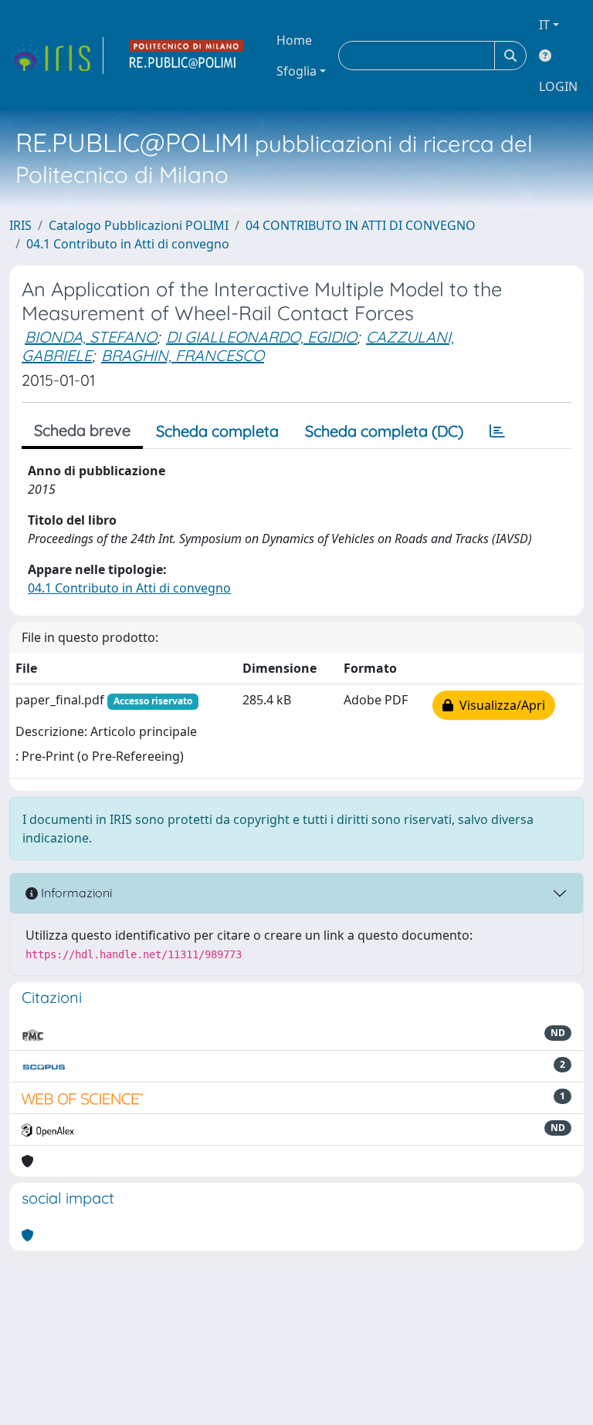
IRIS (20, 225)
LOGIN (558, 86)
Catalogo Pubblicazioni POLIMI (139, 225)
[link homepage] (56, 55)
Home (294, 40)
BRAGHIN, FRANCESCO (182, 355)
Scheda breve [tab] (82, 430)
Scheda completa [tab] (217, 431)
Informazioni (75, 892)
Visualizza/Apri (499, 705)
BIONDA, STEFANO (91, 336)
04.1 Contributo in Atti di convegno (127, 243)
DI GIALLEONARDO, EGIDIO (261, 336)
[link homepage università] (187, 55)
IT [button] (544, 24)
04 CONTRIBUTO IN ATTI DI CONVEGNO (361, 225)
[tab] (497, 431)
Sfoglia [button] (296, 70)
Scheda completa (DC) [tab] (384, 431)
